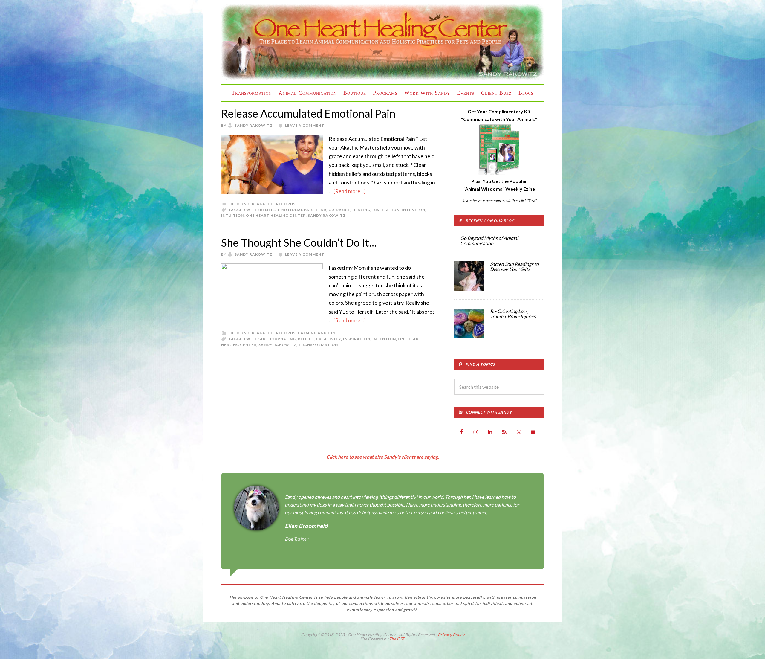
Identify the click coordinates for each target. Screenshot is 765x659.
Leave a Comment (304, 125)
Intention (413, 210)
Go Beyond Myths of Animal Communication (489, 240)
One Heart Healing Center (382, 42)
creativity (328, 339)
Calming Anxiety (317, 333)
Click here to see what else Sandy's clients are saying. (382, 457)
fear (321, 210)
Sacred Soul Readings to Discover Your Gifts (514, 266)
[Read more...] (349, 191)
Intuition (232, 215)
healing (361, 210)
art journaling (278, 339)
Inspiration (386, 210)
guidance (339, 210)
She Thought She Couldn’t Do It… (299, 242)
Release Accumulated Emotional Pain (308, 113)
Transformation (318, 344)
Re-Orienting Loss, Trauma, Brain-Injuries (513, 313)
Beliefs (268, 210)
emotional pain (296, 210)
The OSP (397, 638)
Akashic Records (276, 204)
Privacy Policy (451, 634)
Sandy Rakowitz (327, 215)
